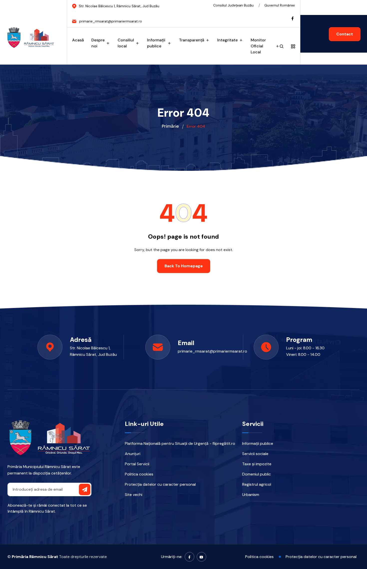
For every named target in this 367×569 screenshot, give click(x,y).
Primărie (170, 126)
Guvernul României (279, 5)
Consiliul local (126, 43)
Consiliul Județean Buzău (233, 5)
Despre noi (98, 43)
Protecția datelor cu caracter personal (160, 484)
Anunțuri (132, 453)
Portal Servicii (137, 464)
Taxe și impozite (256, 464)
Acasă (78, 40)
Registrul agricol (256, 484)
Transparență (191, 40)
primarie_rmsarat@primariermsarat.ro (208, 351)
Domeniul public (256, 474)
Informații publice (156, 43)
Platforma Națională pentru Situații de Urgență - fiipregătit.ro (180, 443)
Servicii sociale (255, 453)
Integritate (227, 40)
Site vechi (133, 494)
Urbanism (250, 494)
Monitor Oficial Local (258, 46)
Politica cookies (139, 474)
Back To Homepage (184, 266)
